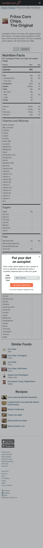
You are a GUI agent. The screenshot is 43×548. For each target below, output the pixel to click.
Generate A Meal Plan (21, 285)
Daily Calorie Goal (7, 277)
